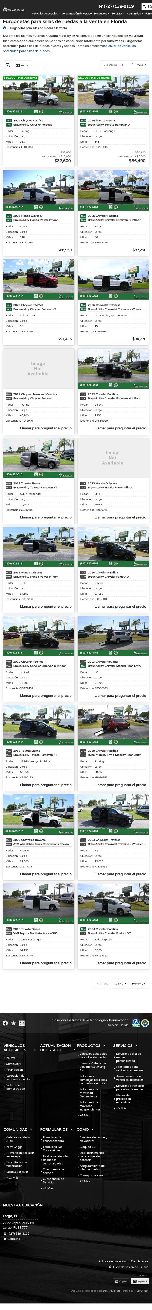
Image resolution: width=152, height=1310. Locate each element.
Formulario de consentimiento (53, 1139)
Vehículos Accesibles (45, 13)
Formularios (54, 1129)
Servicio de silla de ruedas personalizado (128, 1057)
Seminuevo (13, 1064)
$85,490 (137, 160)
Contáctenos (139, 1261)
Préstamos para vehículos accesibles (129, 1068)
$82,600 (62, 160)
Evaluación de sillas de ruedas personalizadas (56, 1160)
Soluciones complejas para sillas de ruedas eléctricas (93, 1079)
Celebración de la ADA (18, 1139)
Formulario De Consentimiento (53, 1148)
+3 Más (48, 1188)
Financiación (14, 1070)
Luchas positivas (17, 1172)
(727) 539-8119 (119, 7)
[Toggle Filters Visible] (8, 64)
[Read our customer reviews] (13, 1023)
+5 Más (121, 1108)
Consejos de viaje (91, 1175)
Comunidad (134, 13)
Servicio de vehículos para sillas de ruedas (130, 1087)
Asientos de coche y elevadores (93, 1139)
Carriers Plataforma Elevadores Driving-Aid (93, 1066)
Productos (100, 13)
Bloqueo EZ (88, 1147)
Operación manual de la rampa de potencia (92, 1156)
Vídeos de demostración (15, 1087)
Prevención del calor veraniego (20, 1154)
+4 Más (85, 1115)
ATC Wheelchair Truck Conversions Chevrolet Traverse (42, 844)
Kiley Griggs (14, 1147)
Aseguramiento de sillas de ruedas (92, 1167)
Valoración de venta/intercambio (18, 1077)
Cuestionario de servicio (53, 1171)
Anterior (104, 983)
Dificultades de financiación (16, 1164)
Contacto (14, 1239)
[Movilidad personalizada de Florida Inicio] (4, 28)
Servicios (117, 13)
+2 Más (85, 1181)
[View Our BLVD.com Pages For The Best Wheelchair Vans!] (22, 1023)
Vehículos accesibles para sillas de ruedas (93, 1055)
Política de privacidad (112, 1261)
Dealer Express (111, 1290)
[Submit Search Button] (121, 64)
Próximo (137, 983)
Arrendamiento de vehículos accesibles (129, 1078)
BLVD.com (142, 1290)
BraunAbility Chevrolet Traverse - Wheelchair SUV (117, 309)
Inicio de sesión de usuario (130, 1267)
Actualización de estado (77, 13)
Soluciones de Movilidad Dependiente (89, 1093)
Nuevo (11, 1058)
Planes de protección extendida (123, 1098)
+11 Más (12, 1177)
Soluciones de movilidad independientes (90, 1106)
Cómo (83, 1129)
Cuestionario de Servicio (53, 1180)
